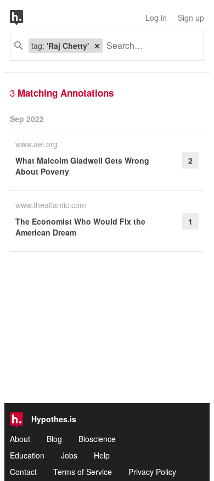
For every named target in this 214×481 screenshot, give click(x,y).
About (20, 438)
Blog (54, 438)
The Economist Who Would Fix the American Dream (80, 227)
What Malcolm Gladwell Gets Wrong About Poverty (82, 166)
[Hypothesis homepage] (25, 17)
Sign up (191, 18)
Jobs (69, 455)
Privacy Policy (152, 471)
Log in (156, 18)
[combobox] (149, 46)
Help (102, 455)
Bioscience (97, 438)
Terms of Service (82, 471)
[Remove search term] (97, 45)
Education (27, 455)
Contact (23, 471)
